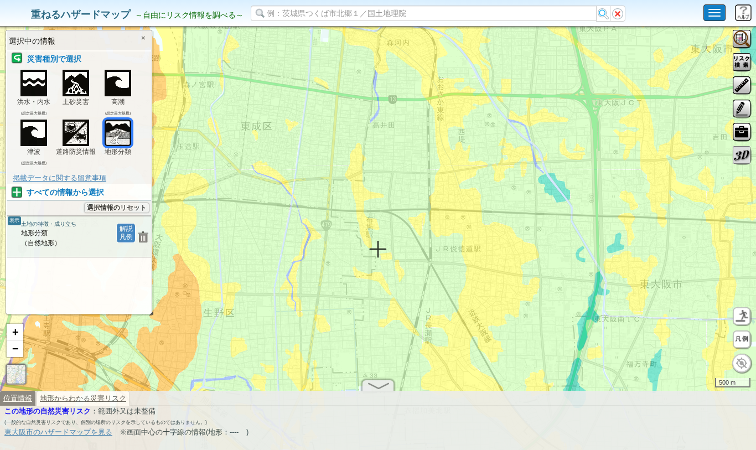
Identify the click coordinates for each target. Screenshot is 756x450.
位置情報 (17, 398)
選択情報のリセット (117, 207)
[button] (15, 332)
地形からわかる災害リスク (83, 398)
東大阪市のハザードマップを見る (58, 432)
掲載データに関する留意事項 (59, 178)
